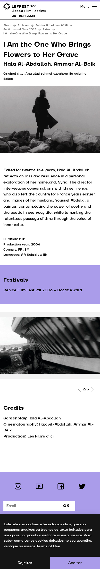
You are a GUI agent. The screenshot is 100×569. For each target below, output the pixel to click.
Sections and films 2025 (19, 29)
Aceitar (75, 563)
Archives (23, 25)
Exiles (46, 29)
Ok (66, 505)
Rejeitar (25, 563)
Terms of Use (48, 546)
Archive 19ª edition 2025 (51, 25)
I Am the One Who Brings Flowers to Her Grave (35, 33)
